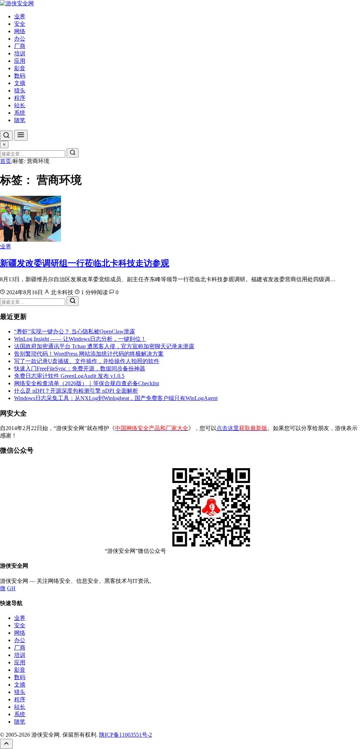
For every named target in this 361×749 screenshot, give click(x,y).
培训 (19, 53)
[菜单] (20, 135)
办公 (19, 39)
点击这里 (241, 428)
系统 (19, 113)
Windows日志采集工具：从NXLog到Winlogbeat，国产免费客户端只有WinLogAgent (116, 398)
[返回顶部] (6, 744)
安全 (19, 24)
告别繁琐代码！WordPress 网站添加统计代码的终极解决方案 (89, 354)
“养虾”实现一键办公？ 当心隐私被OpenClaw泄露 (74, 331)
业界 (19, 16)
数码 (19, 76)
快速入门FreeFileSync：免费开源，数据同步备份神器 (79, 369)
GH (11, 588)
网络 (19, 31)
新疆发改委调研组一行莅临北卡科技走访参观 (84, 263)
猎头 (19, 90)
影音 (19, 68)
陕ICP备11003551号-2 (125, 735)
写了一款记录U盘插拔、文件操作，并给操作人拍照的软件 (86, 361)
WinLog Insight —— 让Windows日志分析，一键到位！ (80, 339)
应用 (19, 61)
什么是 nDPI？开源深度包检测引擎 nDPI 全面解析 (76, 391)
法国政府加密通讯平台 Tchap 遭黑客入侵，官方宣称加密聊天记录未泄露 (104, 346)
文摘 (19, 83)
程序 (19, 98)
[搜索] (6, 136)
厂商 (19, 46)
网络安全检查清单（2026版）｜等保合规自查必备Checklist (86, 383)
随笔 (19, 120)
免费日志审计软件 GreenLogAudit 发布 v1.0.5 (69, 376)
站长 (19, 105)
